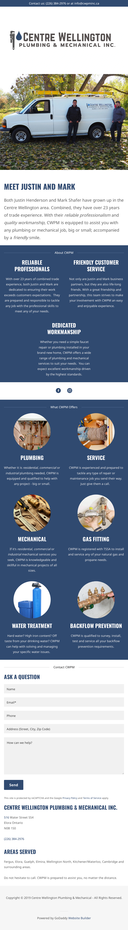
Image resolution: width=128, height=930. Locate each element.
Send (13, 785)
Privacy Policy (69, 798)
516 (6, 817)
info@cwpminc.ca (86, 3)
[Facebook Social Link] (58, 391)
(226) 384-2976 (56, 3)
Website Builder (79, 918)
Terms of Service (92, 798)
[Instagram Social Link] (69, 391)
